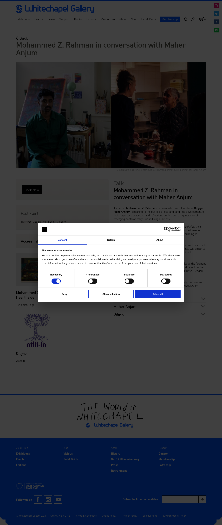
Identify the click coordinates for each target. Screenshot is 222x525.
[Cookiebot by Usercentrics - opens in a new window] (166, 229)
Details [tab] (111, 239)
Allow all (158, 294)
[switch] (92, 281)
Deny (64, 294)
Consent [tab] (62, 239)
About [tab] (159, 239)
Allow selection (111, 294)
